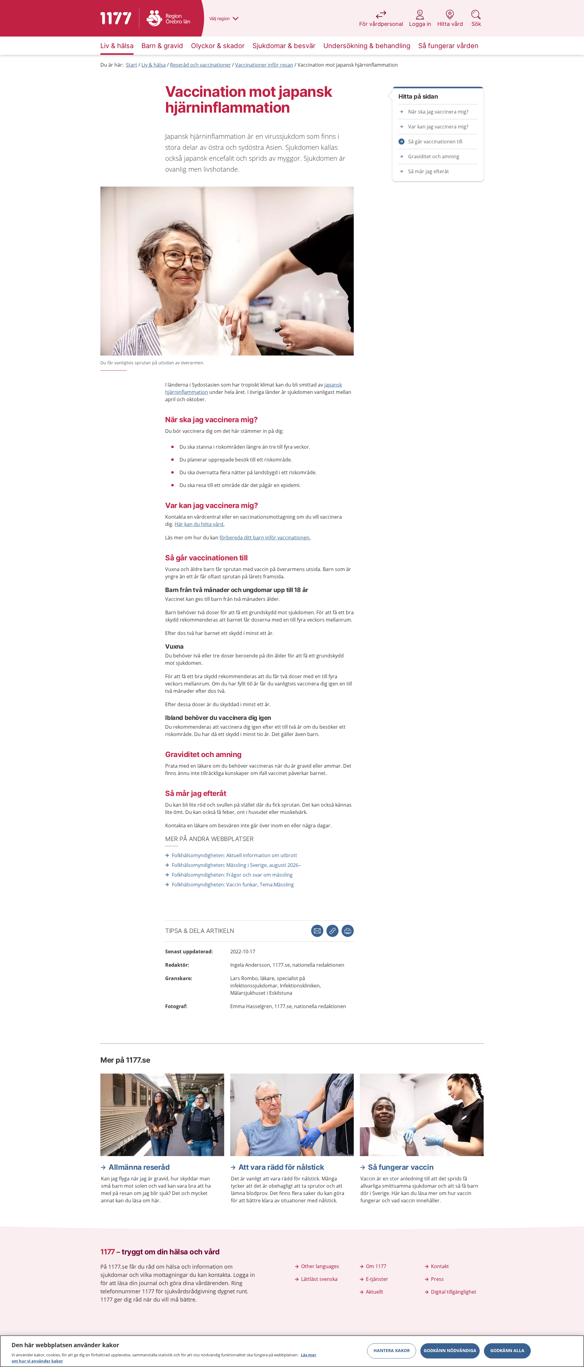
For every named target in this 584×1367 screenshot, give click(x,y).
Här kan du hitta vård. (199, 524)
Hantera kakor (392, 1351)
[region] (292, 1351)
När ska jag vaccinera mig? (438, 111)
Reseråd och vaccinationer (200, 64)
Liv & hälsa (153, 64)
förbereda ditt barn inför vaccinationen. (265, 537)
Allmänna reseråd (139, 1167)
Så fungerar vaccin (400, 1167)
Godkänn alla (507, 1351)
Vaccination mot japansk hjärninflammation (347, 64)
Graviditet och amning (433, 156)
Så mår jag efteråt (428, 171)
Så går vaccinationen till (435, 141)
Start (131, 64)
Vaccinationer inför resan (264, 64)
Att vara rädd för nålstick (281, 1167)
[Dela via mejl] (317, 931)
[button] (348, 931)
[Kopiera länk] (332, 931)
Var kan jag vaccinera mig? (438, 126)
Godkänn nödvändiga (450, 1351)
